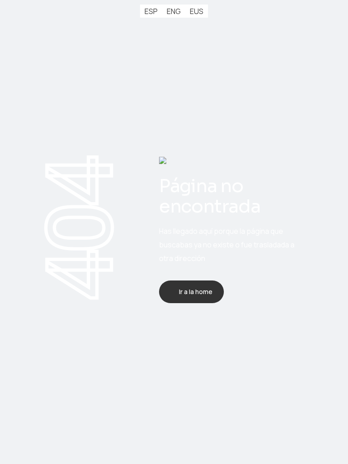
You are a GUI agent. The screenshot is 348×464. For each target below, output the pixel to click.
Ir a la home (196, 291)
